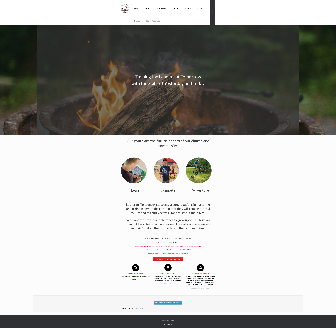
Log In (199, 8)
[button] (2, 80)
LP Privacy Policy (138, 308)
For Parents (161, 8)
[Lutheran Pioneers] (125, 8)
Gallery (137, 21)
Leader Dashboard (153, 21)
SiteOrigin (166, 324)
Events (175, 8)
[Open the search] (212, 12)
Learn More (135, 279)
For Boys (148, 8)
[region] (168, 80)
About (136, 8)
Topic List (187, 8)
